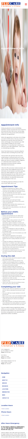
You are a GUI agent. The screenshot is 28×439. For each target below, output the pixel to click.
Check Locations (5, 408)
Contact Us (5, 398)
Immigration (6, 392)
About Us (4, 380)
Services (4, 383)
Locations (5, 389)
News (3, 395)
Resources (5, 386)
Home (3, 377)
